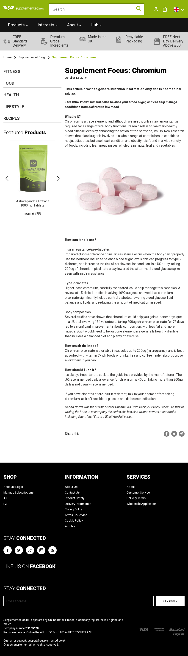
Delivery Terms (136, 498)
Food (8, 83)
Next (58, 178)
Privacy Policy (74, 509)
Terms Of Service (76, 515)
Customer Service (138, 492)
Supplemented (23, 644)
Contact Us (72, 492)
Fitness (11, 71)
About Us (71, 487)
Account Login (13, 487)
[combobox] (96, 9)
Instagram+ (41, 550)
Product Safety (74, 498)
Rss (52, 550)
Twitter (19, 550)
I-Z (5, 503)
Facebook (7, 550)
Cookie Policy (74, 520)
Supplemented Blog (32, 57)
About (131, 487)
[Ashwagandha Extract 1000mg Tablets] (32, 178)
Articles (70, 526)
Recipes (11, 118)
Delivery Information (78, 503)
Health (11, 94)
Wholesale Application (142, 503)
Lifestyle (13, 106)
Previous (6, 178)
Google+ (30, 550)
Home (7, 57)
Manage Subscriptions (18, 492)
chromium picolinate (93, 269)
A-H (5, 498)
